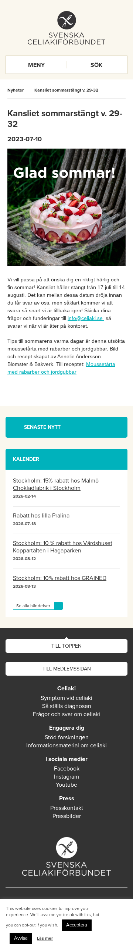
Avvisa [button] (21, 938)
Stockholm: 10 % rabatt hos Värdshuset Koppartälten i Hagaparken (62, 547)
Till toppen (66, 646)
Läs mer (45, 938)
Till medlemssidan (66, 669)
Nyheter (15, 90)
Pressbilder (66, 816)
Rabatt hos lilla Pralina (41, 515)
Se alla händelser (33, 605)
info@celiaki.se (85, 318)
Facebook (66, 768)
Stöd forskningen (67, 737)
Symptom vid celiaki (66, 698)
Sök (96, 65)
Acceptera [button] (76, 925)
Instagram (66, 776)
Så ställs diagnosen (66, 706)
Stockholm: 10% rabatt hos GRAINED (59, 578)
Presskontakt (66, 808)
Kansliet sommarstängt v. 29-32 (66, 90)
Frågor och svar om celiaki (66, 714)
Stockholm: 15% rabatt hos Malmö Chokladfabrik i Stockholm (56, 484)
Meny (36, 65)
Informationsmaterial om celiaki (66, 745)
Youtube (66, 785)
